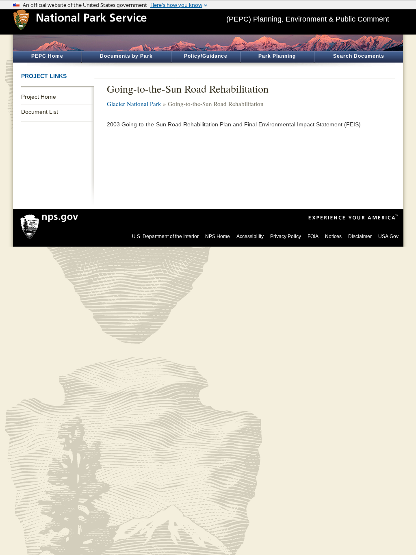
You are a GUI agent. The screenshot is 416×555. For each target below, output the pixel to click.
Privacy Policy (285, 236)
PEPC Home (47, 56)
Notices (333, 236)
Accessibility (250, 236)
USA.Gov (388, 236)
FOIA (313, 236)
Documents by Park (126, 56)
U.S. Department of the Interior (165, 236)
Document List (39, 111)
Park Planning (277, 56)
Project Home (38, 96)
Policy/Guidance (206, 56)
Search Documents (358, 56)
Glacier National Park (134, 104)
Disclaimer (360, 236)
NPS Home (217, 236)
